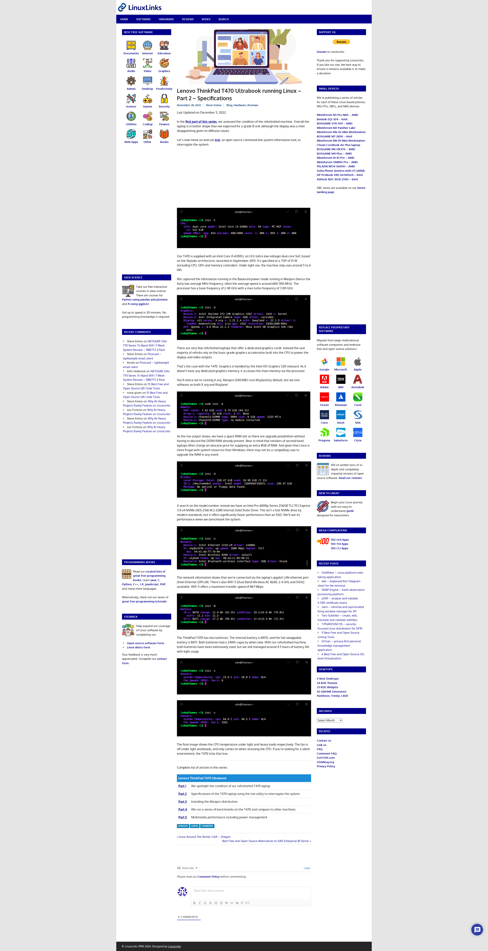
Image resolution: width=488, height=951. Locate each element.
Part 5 (182, 817)
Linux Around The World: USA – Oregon (205, 837)
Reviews (188, 19)
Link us (321, 745)
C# (142, 584)
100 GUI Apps (340, 539)
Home (124, 19)
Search (223, 19)
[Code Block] (231, 903)
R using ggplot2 (138, 304)
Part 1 (182, 786)
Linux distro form (138, 647)
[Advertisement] (244, 178)
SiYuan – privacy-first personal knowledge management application (339, 645)
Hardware (166, 19)
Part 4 (182, 809)
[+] (247, 902)
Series (206, 19)
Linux (194, 825)
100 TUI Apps (339, 544)
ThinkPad (207, 825)
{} (242, 902)
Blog (229, 105)
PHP (162, 584)
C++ (135, 584)
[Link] (237, 903)
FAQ (320, 749)
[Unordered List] (221, 903)
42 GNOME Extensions (331, 691)
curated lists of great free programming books (149, 576)
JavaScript (151, 584)
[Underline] (205, 903)
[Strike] (210, 903)
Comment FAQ (327, 753)
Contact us (324, 740)
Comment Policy (208, 876)
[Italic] (199, 903)
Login (307, 868)
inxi (217, 140)
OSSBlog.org (325, 762)
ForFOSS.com (326, 757)
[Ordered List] (215, 903)
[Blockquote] (226, 903)
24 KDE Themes (327, 683)
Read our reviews (350, 478)
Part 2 (182, 794)
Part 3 (182, 801)
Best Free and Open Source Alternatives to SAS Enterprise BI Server (265, 841)
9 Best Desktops (328, 678)
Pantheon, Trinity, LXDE (332, 696)
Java (153, 580)
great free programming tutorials (144, 601)
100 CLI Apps (339, 548)
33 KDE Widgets (327, 687)
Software (143, 19)
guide (350, 511)
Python (127, 584)
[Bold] (194, 903)
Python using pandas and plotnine (145, 299)
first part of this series (201, 121)
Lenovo (183, 825)
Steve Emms (214, 105)
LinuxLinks (174, 946)
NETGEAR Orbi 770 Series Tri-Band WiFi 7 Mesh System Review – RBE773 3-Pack (145, 345)
